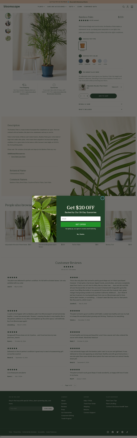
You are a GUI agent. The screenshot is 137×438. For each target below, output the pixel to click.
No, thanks (80, 234)
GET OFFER (81, 224)
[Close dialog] (102, 198)
